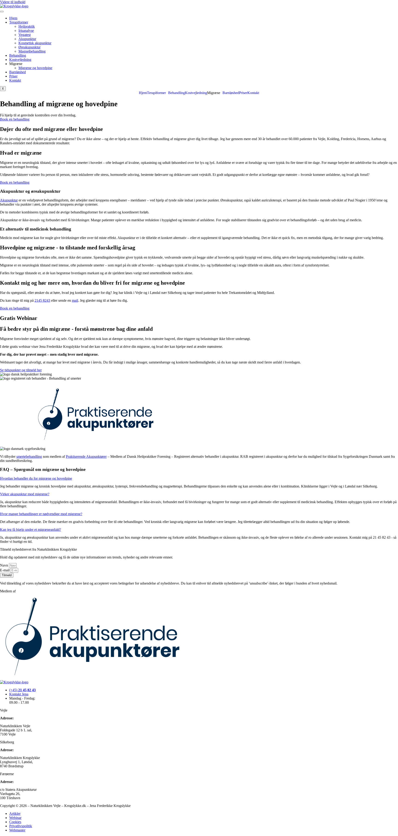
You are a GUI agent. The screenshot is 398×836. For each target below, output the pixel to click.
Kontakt (15, 80)
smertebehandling (29, 456)
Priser (13, 76)
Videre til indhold (12, 2)
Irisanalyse (26, 30)
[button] (157, 93)
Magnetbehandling (32, 51)
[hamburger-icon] (2, 11)
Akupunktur (27, 39)
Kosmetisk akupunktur (34, 43)
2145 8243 (42, 300)
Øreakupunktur (29, 47)
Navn (4, 565)
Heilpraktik (26, 26)
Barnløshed (17, 72)
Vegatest (24, 35)
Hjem (13, 18)
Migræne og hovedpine (35, 68)
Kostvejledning (20, 60)
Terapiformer (18, 22)
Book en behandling (14, 119)
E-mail (5, 570)
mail (75, 300)
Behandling (17, 55)
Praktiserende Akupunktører (86, 456)
